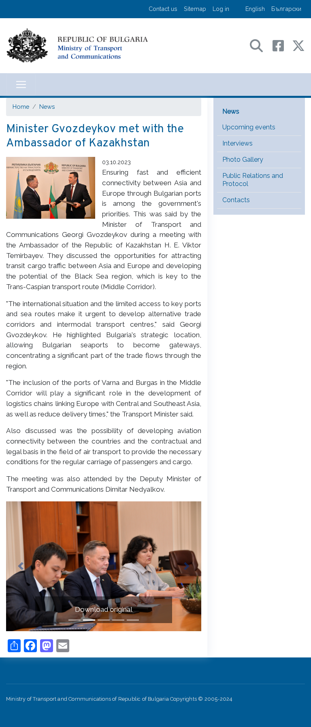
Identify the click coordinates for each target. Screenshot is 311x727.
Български (286, 8)
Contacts (236, 200)
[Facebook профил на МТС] (282, 45)
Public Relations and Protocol (252, 180)
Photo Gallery (242, 159)
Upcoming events (248, 127)
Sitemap (195, 8)
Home (21, 106)
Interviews (237, 143)
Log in (221, 8)
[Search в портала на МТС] (260, 45)
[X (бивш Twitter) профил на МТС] (298, 45)
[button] (20, 566)
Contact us (163, 8)
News (47, 106)
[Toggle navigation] (21, 84)
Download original (103, 609)
